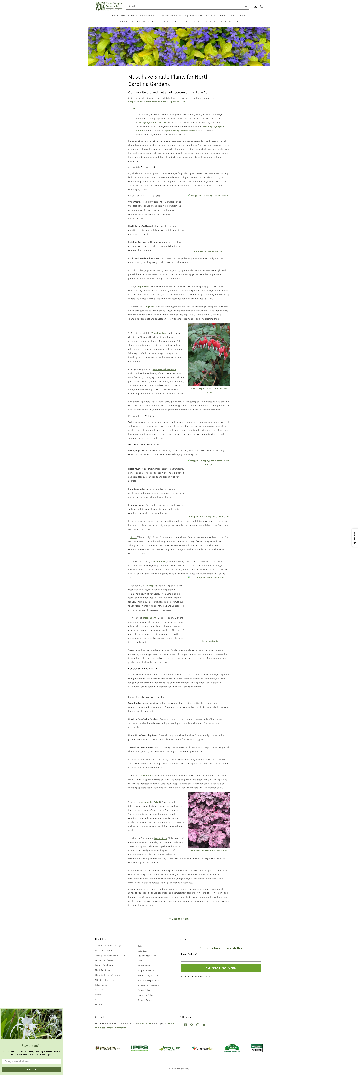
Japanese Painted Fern (164, 369)
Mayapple (151, 585)
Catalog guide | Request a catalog (110, 955)
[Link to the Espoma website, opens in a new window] (232, 1051)
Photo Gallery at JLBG (148, 975)
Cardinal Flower (158, 561)
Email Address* (189, 954)
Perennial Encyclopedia (148, 980)
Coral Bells (147, 775)
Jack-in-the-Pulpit (150, 802)
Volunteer (142, 951)
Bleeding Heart (159, 333)
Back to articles (180, 918)
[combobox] (187, 6)
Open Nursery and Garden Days (181, 130)
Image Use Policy (145, 995)
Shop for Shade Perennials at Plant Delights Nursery (156, 101)
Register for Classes (104, 965)
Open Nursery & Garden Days (108, 945)
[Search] (246, 6)
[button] (129, 15)
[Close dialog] (60, 1010)
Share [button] (134, 108)
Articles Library (145, 965)
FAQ (97, 999)
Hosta (133, 537)
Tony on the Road (146, 970)
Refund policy (101, 985)
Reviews (98, 994)
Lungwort (149, 306)
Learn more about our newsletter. (195, 976)
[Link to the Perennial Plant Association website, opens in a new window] (170, 1049)
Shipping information (104, 980)
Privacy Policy (144, 990)
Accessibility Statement (148, 985)
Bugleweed (143, 286)
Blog (140, 960)
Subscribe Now (221, 968)
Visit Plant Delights (103, 950)
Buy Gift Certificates (104, 960)
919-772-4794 (144, 1023)
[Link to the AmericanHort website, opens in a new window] (202, 1048)
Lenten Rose (160, 838)
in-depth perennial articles (152, 122)
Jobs (140, 946)
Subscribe (31, 1069)
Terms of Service (145, 1000)
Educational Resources (148, 955)
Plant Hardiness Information (108, 975)
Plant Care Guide (102, 970)
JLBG (232, 15)
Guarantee (100, 990)
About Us (99, 1004)
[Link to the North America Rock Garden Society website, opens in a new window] (107, 1049)
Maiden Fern (149, 617)
